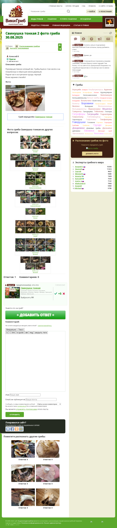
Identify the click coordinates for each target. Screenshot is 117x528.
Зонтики (99, 133)
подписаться (21, 406)
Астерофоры (87, 92)
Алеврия (85, 90)
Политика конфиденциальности (32, 523)
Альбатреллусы (95, 89)
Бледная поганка (106, 98)
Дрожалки (107, 128)
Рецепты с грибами (40, 25)
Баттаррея (75, 95)
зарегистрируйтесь (45, 326)
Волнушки (89, 106)
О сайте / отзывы (106, 6)
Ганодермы (88, 111)
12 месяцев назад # (60, 285)
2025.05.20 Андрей (35, 150)
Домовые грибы (93, 128)
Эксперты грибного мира (89, 162)
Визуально (11, 329)
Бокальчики (86, 100)
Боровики (87, 103)
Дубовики (76, 131)
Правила (92, 6)
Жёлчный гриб (105, 131)
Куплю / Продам (72, 6)
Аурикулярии (106, 92)
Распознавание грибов (29, 46)
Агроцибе (76, 89)
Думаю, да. (88, 55)
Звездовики (78, 133)
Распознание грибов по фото (91, 141)
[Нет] (63, 293)
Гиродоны (108, 117)
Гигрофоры (78, 114)
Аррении (108, 89)
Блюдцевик (76, 101)
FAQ (83, 6)
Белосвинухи (106, 95)
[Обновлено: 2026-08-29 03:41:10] (110, 33)
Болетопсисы (107, 101)
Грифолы (86, 125)
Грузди (97, 125)
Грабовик (75, 125)
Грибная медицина (61, 25)
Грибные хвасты (55, 6)
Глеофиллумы (106, 119)
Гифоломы (91, 119)
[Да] (55, 293)
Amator (78, 176)
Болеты (75, 103)
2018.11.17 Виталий (35, 271)
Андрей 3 (79, 166)
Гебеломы (98, 111)
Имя (7, 395)
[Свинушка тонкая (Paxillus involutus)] (12, 293)
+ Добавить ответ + (35, 314)
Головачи (91, 122)
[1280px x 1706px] (15, 98)
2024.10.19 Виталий (35, 168)
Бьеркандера (100, 104)
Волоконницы (105, 106)
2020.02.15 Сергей (35, 235)
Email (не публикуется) (15, 399)
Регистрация (106, 11)
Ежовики (89, 130)
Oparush (11, 285)
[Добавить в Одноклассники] (17, 429)
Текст (21, 329)
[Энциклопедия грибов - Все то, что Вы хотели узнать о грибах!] (16, 15)
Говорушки (79, 122)
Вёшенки (107, 108)
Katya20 (78, 179)
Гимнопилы (77, 117)
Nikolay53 (79, 174)
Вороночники (94, 109)
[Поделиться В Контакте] (8, 429)
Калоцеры (108, 134)
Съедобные (52, 19)
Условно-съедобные (68, 19)
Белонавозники (90, 95)
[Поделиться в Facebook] (12, 429)
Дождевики (78, 127)
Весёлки (75, 106)
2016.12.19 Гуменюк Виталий (35, 205)
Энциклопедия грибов (25, 521)
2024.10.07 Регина (35, 217)
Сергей (78, 171)
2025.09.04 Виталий (35, 253)
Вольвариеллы (79, 109)
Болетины (96, 100)
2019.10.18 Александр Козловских (35, 187)
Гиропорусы (77, 119)
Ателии (96, 92)
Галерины (76, 111)
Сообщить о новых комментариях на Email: (20, 404)
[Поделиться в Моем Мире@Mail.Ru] (21, 429)
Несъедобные (85, 19)
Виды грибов (37, 19)
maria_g (78, 181)
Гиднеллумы (106, 114)
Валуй (110, 104)
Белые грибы (93, 97)
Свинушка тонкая (43, 117)
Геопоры (108, 111)
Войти (92, 11)
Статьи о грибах (81, 25)
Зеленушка (89, 134)
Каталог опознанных (19, 48)
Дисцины (108, 125)
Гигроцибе (93, 114)
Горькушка (108, 122)
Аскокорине (76, 92)
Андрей (78, 186)
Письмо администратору (52, 523)
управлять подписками (26, 409)
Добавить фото (92, 154)
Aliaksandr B (80, 183)
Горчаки (100, 122)
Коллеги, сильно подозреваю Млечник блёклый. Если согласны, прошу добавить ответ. (90, 47)
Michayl (78, 188)
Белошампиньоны (79, 98)
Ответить (10, 303)
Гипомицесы (93, 116)
